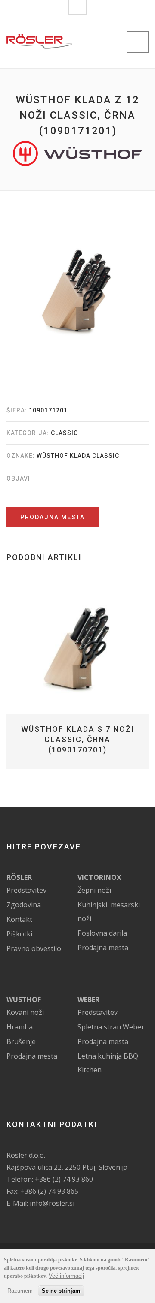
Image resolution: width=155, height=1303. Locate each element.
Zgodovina (23, 904)
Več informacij (66, 1276)
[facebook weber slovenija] (109, 999)
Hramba (19, 1027)
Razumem (20, 1291)
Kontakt (19, 919)
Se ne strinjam (61, 1291)
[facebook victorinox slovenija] (130, 877)
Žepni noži (94, 890)
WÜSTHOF (23, 999)
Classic (64, 433)
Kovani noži (25, 1012)
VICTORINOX (99, 877)
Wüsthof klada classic (78, 455)
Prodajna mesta (52, 517)
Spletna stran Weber (111, 1027)
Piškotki (19, 934)
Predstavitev (26, 890)
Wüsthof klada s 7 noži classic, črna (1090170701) (77, 739)
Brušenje (21, 1041)
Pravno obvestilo (33, 948)
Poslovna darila (102, 933)
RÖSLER (19, 877)
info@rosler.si (52, 1203)
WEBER (88, 999)
